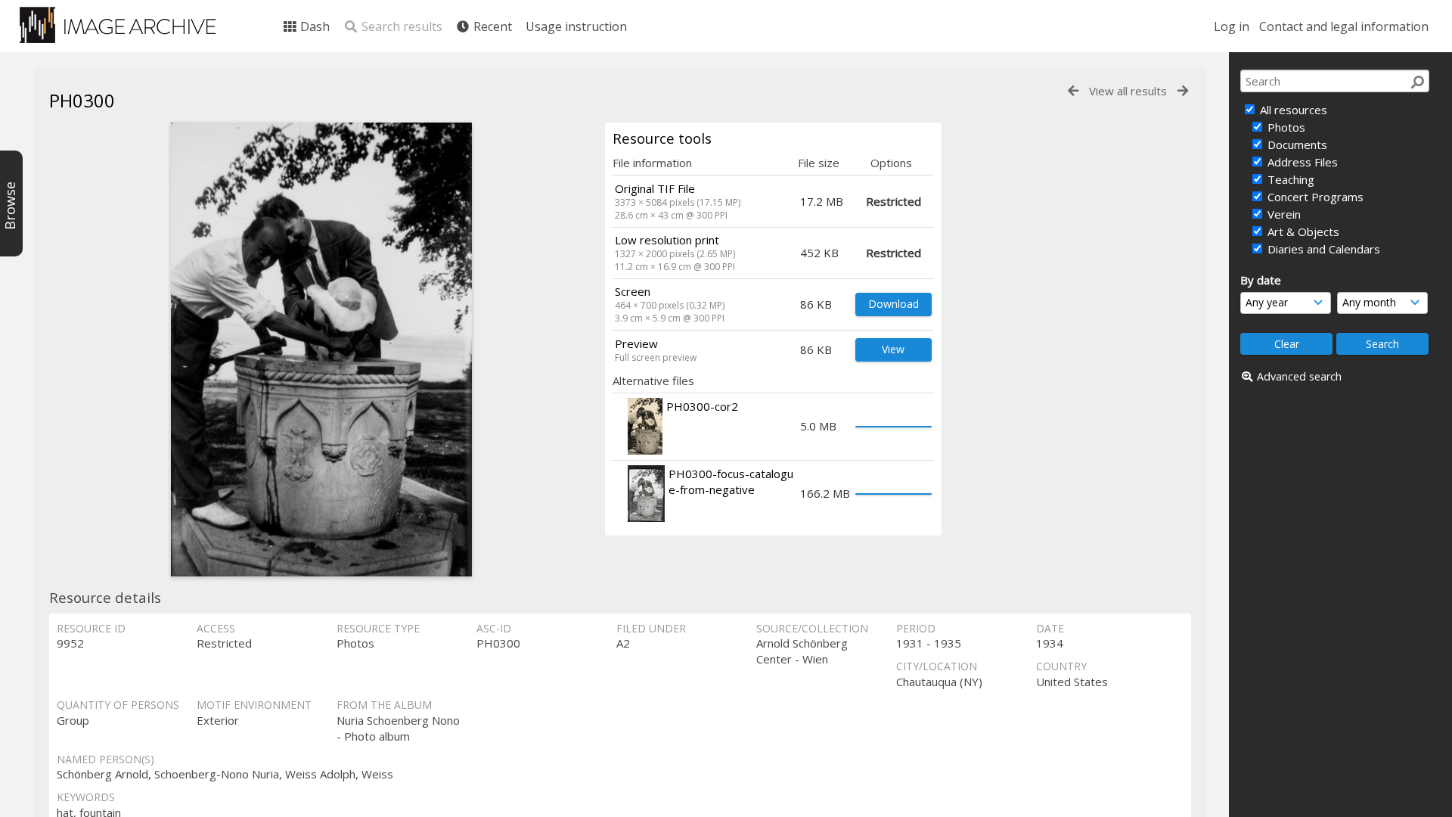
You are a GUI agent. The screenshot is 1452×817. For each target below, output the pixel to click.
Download (893, 304)
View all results (1128, 90)
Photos (1284, 127)
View (893, 349)
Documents (1295, 144)
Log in (1231, 26)
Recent (491, 26)
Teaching (1289, 179)
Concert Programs (1314, 196)
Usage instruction (576, 26)
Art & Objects (1301, 231)
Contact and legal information (1344, 26)
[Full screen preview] (321, 349)
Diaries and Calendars (1322, 248)
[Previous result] (1073, 91)
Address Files (1301, 161)
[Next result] (1182, 91)
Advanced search (1299, 376)
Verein (1282, 214)
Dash (313, 26)
